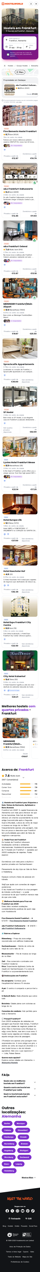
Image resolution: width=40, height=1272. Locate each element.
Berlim (7, 1123)
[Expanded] (4, 65)
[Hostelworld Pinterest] (27, 1211)
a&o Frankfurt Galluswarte (13, 928)
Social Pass (33, 1226)
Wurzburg (8, 1157)
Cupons (25, 1252)
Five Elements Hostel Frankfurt (23, 921)
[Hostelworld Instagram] (17, 1211)
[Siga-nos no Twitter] (12, 1211)
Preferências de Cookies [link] (20, 1262)
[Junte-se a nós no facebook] (7, 1211)
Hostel (6, 128)
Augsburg (8, 1150)
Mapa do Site (27, 1257)
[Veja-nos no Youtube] (22, 1211)
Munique (21, 1123)
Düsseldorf (23, 1130)
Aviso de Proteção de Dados (20, 1247)
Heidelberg (9, 1171)
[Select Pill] (31, 4)
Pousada (24, 1226)
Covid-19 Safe (14, 690)
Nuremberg (9, 1144)
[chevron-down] (23, 777)
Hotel (6, 459)
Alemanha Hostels (10, 1063)
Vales (32, 1252)
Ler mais (19, 102)
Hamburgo (8, 1137)
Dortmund (24, 1157)
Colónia (7, 1130)
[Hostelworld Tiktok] (33, 1211)
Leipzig (19, 1164)
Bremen (24, 1144)
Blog (4, 1226)
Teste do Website (14, 1257)
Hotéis (17, 1226)
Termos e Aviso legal (13, 1252)
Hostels (10, 1226)
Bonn (6, 1164)
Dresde (23, 1137)
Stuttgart (24, 1150)
